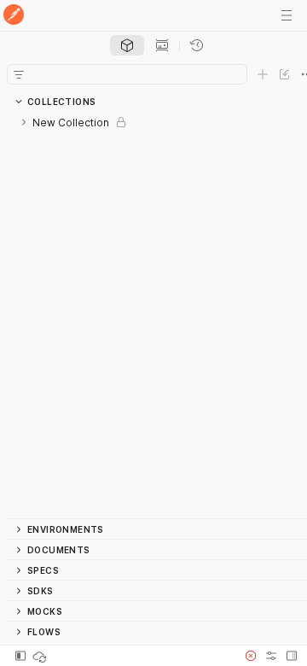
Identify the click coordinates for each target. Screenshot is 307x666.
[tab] (127, 45)
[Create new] (262, 74)
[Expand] (24, 122)
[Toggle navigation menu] (286, 15)
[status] (41, 655)
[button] (250, 656)
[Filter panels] (19, 74)
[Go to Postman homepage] (13, 15)
